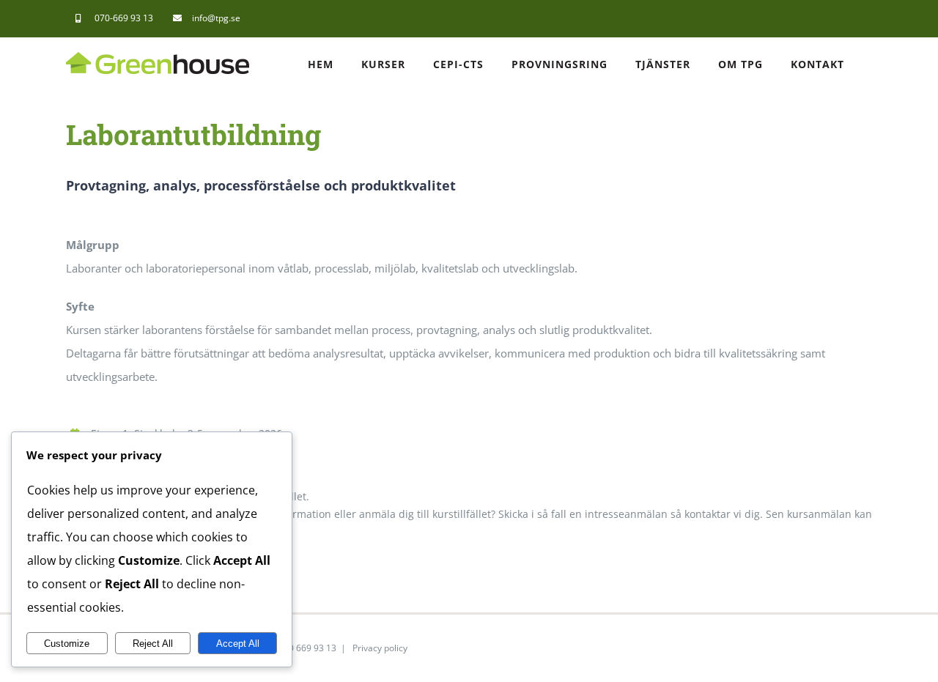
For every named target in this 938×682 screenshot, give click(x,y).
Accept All (237, 643)
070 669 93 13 (307, 648)
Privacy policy (379, 648)
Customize (66, 643)
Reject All (153, 643)
